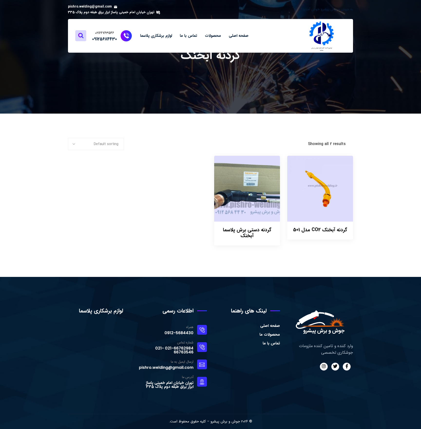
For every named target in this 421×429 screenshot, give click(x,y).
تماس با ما (271, 343)
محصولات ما (269, 335)
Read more (294, 165)
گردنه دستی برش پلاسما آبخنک (247, 232)
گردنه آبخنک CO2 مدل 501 (320, 230)
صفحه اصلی (270, 326)
